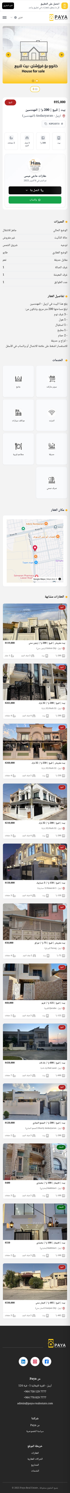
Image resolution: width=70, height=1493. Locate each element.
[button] (35, 548)
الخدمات (35, 1471)
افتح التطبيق (8, 5)
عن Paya (35, 1426)
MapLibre (51, 579)
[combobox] (16, 17)
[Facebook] (46, 1361)
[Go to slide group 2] (33, 81)
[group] (51, 381)
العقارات (35, 1453)
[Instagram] (35, 1361)
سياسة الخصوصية (35, 1431)
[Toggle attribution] (60, 579)
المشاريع (35, 1465)
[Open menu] (5, 17)
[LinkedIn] (23, 1361)
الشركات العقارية (35, 1459)
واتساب (33, 200)
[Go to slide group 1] (36, 80)
